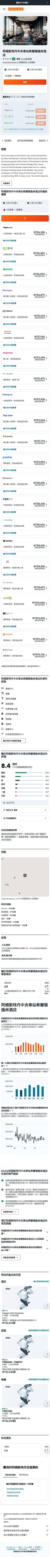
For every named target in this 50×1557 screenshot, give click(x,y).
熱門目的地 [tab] (23, 1475)
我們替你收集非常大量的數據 (16, 1530)
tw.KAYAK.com (11, 1547)
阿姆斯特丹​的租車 (13, 1492)
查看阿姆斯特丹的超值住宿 (38, 1330)
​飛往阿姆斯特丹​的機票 (15, 1489)
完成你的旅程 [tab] (10, 1475)
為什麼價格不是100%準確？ (16, 1535)
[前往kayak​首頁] (15, 9)
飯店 (20, 1547)
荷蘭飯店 (38, 1547)
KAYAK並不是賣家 (11, 1526)
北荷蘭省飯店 (11, 1549)
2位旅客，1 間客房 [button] (13, 76)
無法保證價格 (32, 1519)
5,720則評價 (26, 59)
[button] (47, 2)
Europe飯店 (28, 1547)
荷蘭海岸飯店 (22, 1549)
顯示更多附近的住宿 (41, 1281)
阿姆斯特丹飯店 (13, 1496)
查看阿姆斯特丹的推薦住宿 (38, 1379)
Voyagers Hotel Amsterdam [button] (13, 1313)
